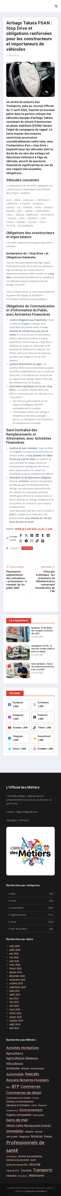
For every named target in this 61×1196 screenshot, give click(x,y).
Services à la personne (17, 1159)
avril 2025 (14, 1005)
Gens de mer (17, 1119)
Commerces (31, 1086)
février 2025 (15, 1013)
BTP (15, 1086)
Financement (38, 1115)
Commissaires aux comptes (18, 1097)
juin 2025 (14, 998)
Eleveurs (42, 1105)
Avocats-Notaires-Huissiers (27, 1080)
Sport (33, 1159)
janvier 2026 (15, 972)
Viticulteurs (22, 1176)
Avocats (32, 1073)
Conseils (35, 1098)
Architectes (13, 1068)
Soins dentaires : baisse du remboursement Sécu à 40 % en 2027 (42, 667)
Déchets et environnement (20, 1101)
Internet (38, 1131)
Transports (27, 548)
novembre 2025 (17, 979)
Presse (48, 1136)
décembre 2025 (17, 975)
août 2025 (14, 990)
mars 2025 (14, 1009)
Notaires (37, 1136)
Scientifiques (11, 1156)
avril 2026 (14, 960)
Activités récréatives (22, 1047)
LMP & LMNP (12, 1136)
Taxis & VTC (12, 1170)
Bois (8, 1087)
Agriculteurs (14, 1053)
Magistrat (24, 1136)
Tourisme (26, 1170)
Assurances (37, 1068)
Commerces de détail (23, 1092)
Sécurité (34, 1164)
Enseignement (12, 1110)
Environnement (31, 1110)
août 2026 (14, 945)
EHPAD (34, 1105)
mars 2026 (14, 964)
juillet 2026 (14, 949)
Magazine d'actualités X (36, 1191)
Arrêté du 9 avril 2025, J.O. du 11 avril (33, 528)
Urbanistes (11, 1175)
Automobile (15, 1074)
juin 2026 (14, 953)
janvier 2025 (15, 1016)
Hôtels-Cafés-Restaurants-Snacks (28, 1125)
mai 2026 (14, 957)
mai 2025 (14, 1001)
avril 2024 (14, 1027)
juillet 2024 (14, 1024)
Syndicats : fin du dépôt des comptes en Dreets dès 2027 (42, 631)
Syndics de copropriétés (17, 1164)
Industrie (29, 1131)
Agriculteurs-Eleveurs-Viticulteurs (22, 1061)
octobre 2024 (16, 1020)
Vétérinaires (36, 1175)
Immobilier (15, 1131)
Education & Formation (18, 1105)
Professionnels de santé (25, 1146)
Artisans (25, 1068)
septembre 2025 (17, 986)
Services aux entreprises (30, 1156)
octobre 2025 (16, 983)
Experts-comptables (18, 1114)
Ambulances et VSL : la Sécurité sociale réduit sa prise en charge (42, 649)
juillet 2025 (14, 994)
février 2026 (15, 968)
